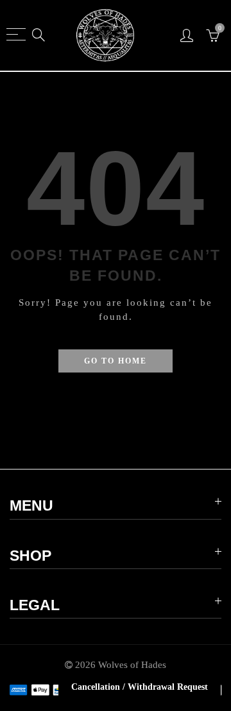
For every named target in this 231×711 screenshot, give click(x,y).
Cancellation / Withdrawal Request (139, 687)
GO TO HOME (115, 360)
